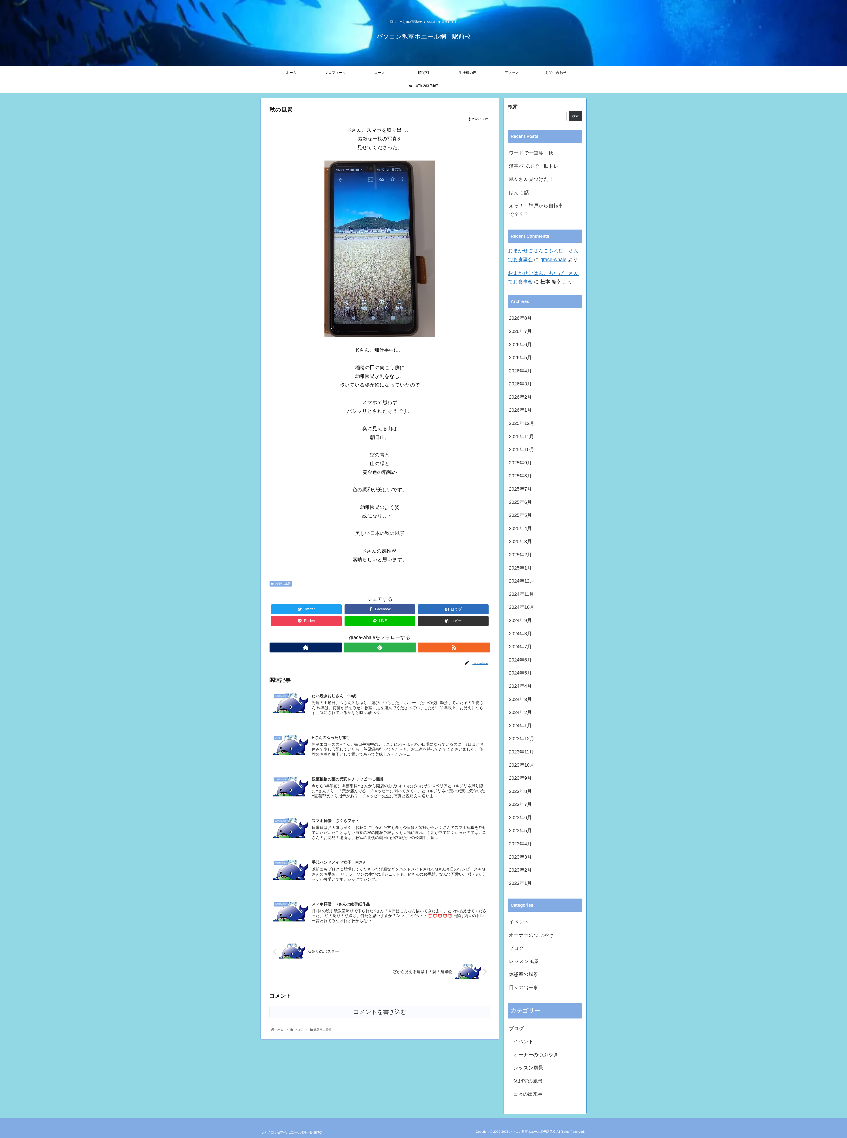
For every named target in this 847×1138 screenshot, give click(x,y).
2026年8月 (520, 318)
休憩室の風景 (282, 583)
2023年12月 (521, 738)
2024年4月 (520, 686)
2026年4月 (520, 371)
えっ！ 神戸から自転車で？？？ (536, 210)
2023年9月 (520, 778)
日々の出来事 (523, 987)
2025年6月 (520, 502)
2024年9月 (520, 620)
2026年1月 (520, 410)
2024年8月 (520, 633)
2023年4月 (520, 843)
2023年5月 (520, 830)
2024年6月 (520, 660)
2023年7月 (520, 804)
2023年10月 (521, 765)
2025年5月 (520, 515)
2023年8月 (520, 791)
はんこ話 (519, 192)
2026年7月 (520, 331)
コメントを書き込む (380, 1012)
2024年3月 (520, 699)
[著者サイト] (306, 647)
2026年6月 (520, 344)
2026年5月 (520, 357)
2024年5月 (520, 673)
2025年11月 (521, 436)
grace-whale (553, 259)
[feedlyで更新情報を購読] (380, 647)
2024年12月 (521, 581)
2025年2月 (520, 554)
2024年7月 (520, 646)
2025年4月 (520, 528)
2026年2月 (520, 397)
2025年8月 (520, 475)
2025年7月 (520, 489)
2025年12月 (521, 423)
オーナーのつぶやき (531, 935)
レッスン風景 (524, 961)
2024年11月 (521, 594)
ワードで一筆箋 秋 (531, 153)
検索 (513, 106)
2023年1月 (520, 883)
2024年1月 (520, 725)
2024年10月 (521, 607)
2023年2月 (520, 870)
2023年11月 (521, 752)
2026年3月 (520, 384)
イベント (519, 922)
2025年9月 (520, 462)
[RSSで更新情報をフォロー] (454, 647)
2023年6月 (520, 817)
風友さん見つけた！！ (533, 179)
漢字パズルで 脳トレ (534, 166)
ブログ (516, 948)
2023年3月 (520, 857)
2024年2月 (520, 712)
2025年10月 (521, 449)
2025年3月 (520, 541)
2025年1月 (520, 568)
